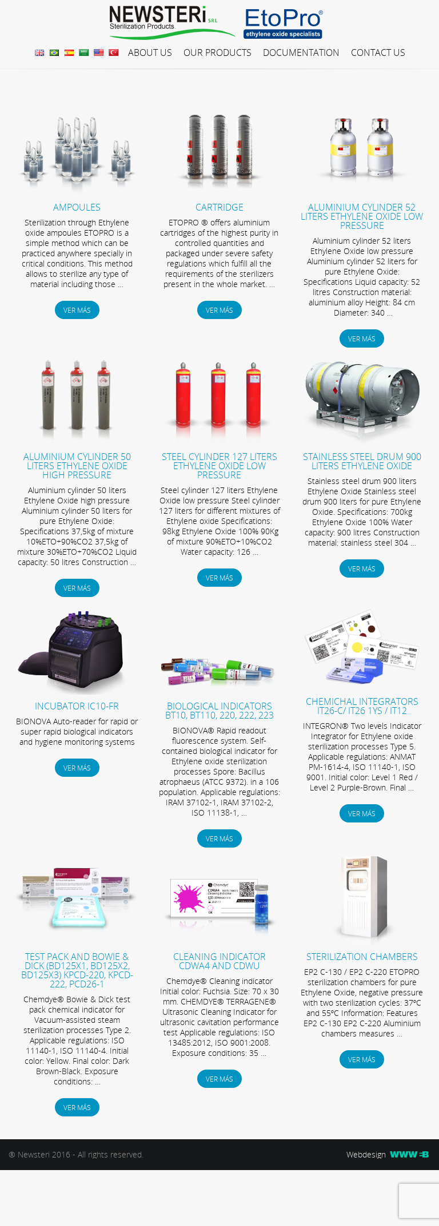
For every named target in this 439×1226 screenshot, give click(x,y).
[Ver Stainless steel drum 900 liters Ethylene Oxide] (362, 442)
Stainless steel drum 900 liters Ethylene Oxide (362, 461)
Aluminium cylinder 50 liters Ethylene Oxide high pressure (77, 465)
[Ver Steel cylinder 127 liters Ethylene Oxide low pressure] (219, 442)
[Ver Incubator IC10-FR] (76, 691)
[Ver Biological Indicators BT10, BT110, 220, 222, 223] (219, 691)
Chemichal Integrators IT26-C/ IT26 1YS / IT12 (362, 706)
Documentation (301, 52)
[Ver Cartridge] (219, 192)
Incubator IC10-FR (77, 706)
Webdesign (367, 1155)
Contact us (378, 52)
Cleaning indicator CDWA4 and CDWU (219, 961)
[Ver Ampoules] (76, 192)
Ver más (77, 309)
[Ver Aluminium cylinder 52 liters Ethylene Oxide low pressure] (362, 192)
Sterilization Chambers (362, 956)
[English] (100, 52)
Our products (217, 52)
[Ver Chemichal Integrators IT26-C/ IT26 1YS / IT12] (362, 686)
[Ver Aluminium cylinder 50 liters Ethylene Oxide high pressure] (76, 442)
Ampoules (77, 207)
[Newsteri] (175, 23)
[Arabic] (85, 52)
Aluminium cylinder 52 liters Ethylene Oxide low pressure (362, 216)
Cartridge (219, 207)
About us (150, 52)
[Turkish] (114, 52)
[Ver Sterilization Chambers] (362, 942)
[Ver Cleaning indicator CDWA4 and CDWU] (219, 942)
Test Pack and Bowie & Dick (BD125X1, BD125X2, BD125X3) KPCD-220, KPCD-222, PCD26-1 (77, 970)
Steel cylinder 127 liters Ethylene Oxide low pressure (219, 465)
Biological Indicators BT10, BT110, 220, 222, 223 (219, 710)
